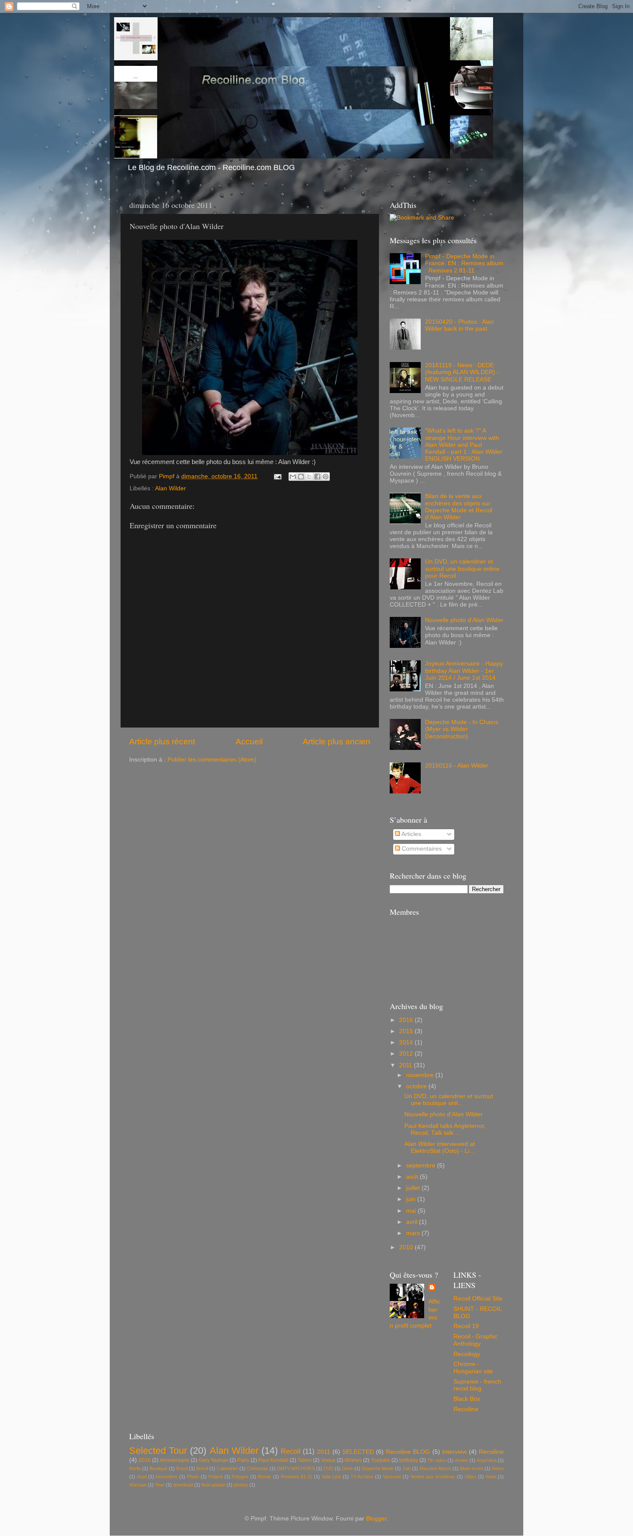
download (183, 1484)
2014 (407, 1042)
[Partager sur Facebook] (317, 476)
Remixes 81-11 (297, 1476)
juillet (414, 1188)
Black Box (466, 1399)
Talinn (305, 1460)
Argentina (486, 1460)
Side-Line (331, 1476)
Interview (454, 1452)
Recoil (291, 1451)
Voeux (328, 1460)
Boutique (158, 1468)
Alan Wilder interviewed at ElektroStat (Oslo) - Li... (439, 1147)
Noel (141, 1476)
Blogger (376, 1518)
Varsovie (392, 1476)
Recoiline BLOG (408, 1452)
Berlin (135, 1468)
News (498, 1468)
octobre (417, 1086)
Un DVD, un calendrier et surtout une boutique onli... (448, 1099)
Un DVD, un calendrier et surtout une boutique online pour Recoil (462, 568)
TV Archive (362, 1476)
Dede (347, 1468)
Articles (410, 834)
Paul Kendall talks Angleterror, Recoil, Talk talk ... (445, 1129)
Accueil (249, 741)
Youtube (380, 1460)
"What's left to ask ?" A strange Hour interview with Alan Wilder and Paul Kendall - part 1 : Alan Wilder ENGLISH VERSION (464, 444)
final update (213, 1484)
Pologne (240, 1476)
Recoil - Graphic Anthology (475, 1340)
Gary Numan (213, 1460)
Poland (215, 1476)
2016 (407, 1020)
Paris (243, 1460)
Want (491, 1476)
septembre (421, 1165)
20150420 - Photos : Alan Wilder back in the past (459, 325)
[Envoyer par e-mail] (293, 476)
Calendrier (227, 1468)
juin (411, 1199)
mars (414, 1233)
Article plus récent (162, 741)
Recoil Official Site (478, 1298)
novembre (420, 1075)
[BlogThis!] (301, 476)
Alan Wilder (170, 488)
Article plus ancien (336, 741)
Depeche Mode (378, 1468)
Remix (264, 1476)
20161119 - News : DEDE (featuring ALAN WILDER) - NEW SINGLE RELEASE (462, 372)
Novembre (166, 1476)
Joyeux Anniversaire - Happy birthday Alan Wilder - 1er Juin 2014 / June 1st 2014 (464, 670)
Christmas (257, 1468)
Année (461, 1460)
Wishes (353, 1460)
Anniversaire (174, 1460)
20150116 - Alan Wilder (456, 765)
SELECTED (358, 1452)
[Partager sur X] (309, 476)
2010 (407, 1247)
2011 (406, 1065)
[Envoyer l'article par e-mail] (277, 476)
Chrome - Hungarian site (473, 1367)
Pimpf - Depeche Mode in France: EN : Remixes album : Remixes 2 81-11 (464, 263)
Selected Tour (158, 1450)
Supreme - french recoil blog (477, 1385)
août (413, 1177)
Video (470, 1476)
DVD (328, 1468)
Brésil (202, 1468)
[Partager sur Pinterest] (325, 476)
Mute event (471, 1468)
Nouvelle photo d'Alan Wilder (464, 620)
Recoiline (465, 1409)
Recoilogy (466, 1354)
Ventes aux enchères (433, 1476)
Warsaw (137, 1484)
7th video (436, 1460)
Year (159, 1484)
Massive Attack (435, 1468)
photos (241, 1484)
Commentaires (421, 848)
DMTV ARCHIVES (296, 1468)
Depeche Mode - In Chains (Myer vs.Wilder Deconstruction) (461, 729)
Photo (193, 1476)
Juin (406, 1468)
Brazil (182, 1468)
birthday (408, 1460)
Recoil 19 (466, 1326)
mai (412, 1211)
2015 (407, 1031)
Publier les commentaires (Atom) (212, 759)
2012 (407, 1053)
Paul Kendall (273, 1460)
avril (412, 1222)
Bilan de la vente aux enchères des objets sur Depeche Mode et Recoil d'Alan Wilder (458, 506)
